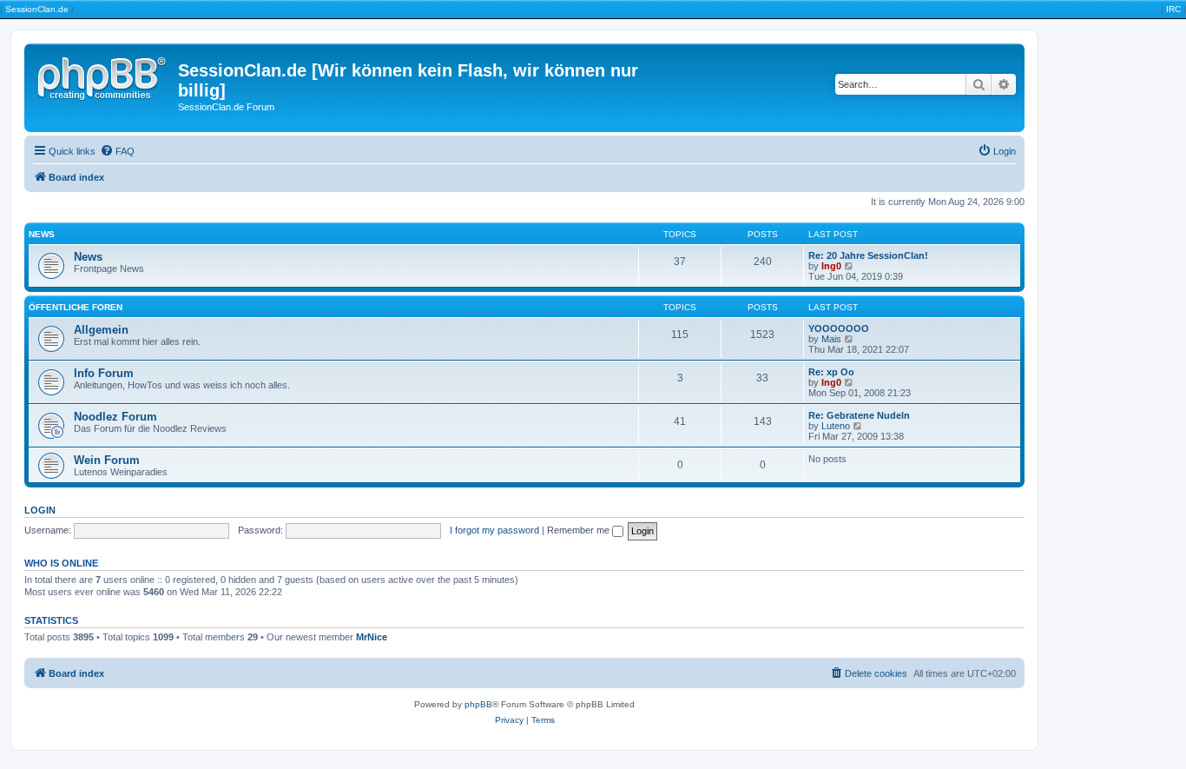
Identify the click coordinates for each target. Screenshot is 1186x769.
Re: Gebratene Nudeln (859, 415)
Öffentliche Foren (75, 307)
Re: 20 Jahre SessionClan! (868, 255)
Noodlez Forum (115, 416)
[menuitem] (117, 151)
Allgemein (101, 329)
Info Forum (104, 373)
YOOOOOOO (838, 328)
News (42, 234)
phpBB (478, 704)
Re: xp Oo (831, 372)
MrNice (371, 637)
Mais (831, 339)
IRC (1173, 9)
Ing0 (831, 266)
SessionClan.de (37, 9)
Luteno (835, 426)
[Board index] (103, 75)
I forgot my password (494, 530)
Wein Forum (107, 460)
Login (40, 510)
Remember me (579, 530)
